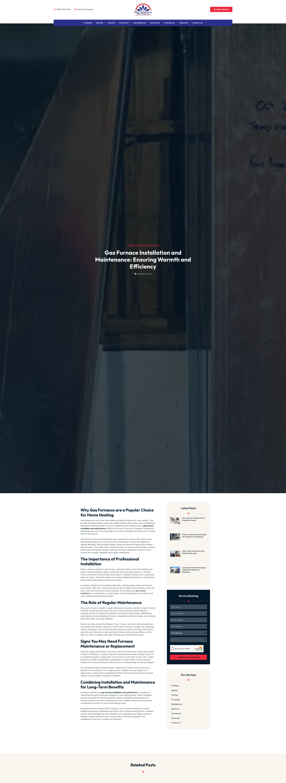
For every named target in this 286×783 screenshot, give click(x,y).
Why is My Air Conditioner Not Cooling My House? (193, 519)
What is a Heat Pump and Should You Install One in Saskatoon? (194, 535)
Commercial (169, 23)
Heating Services (151, 246)
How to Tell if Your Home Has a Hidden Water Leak (193, 552)
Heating (99, 23)
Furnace (130, 246)
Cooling (111, 23)
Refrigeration (140, 23)
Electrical (155, 23)
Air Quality (124, 23)
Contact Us (197, 23)
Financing (183, 23)
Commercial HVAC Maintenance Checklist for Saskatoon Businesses (194, 570)
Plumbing (87, 23)
